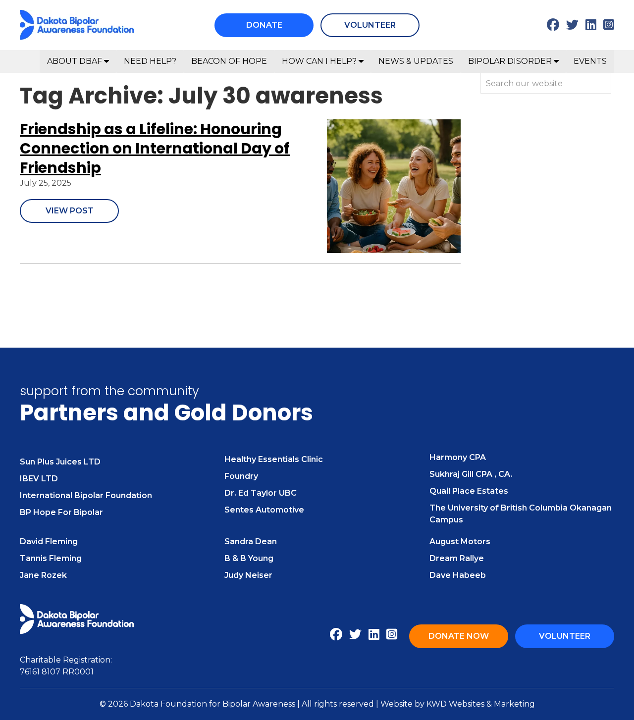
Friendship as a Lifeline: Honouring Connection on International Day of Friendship (155, 148)
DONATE (264, 25)
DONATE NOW (458, 636)
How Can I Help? (320, 61)
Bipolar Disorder (511, 61)
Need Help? (150, 61)
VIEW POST (70, 210)
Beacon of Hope (229, 61)
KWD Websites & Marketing (480, 704)
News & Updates (415, 61)
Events (590, 61)
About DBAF (75, 61)
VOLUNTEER (370, 25)
